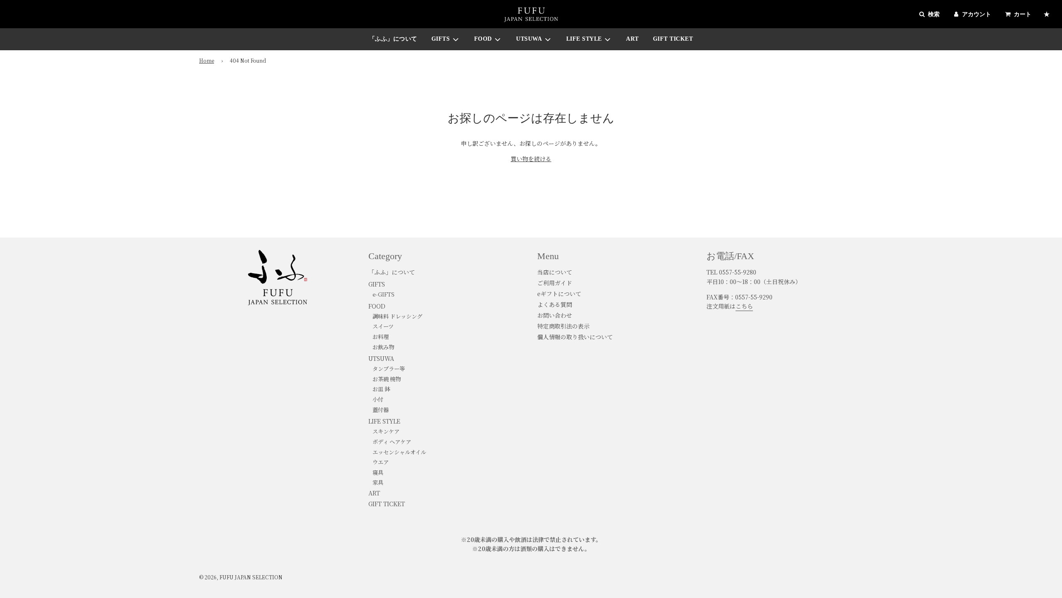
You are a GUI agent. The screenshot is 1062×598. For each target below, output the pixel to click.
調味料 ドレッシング (397, 316)
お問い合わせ (554, 315)
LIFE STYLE (384, 421)
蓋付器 (381, 410)
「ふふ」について (393, 39)
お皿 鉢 (381, 389)
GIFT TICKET (673, 39)
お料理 (381, 337)
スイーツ (383, 326)
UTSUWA (381, 358)
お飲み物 (383, 347)
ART (632, 39)
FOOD (376, 306)
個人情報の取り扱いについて (575, 337)
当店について (554, 272)
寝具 (378, 472)
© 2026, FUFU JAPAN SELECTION (241, 577)
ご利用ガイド (554, 283)
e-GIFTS (384, 294)
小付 (378, 399)
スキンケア (386, 431)
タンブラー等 (389, 369)
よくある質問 (554, 304)
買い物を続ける (531, 158)
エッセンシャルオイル (399, 452)
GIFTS (376, 284)
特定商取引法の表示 (563, 326)
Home (206, 60)
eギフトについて (559, 293)
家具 (378, 482)
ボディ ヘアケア (392, 442)
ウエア (381, 462)
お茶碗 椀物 (387, 379)
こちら (744, 306)
